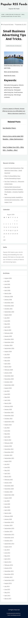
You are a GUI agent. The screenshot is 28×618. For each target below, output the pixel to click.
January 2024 (8, 373)
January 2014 (8, 568)
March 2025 (7, 330)
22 (15, 230)
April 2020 (7, 510)
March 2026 (7, 293)
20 (10, 230)
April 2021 (7, 473)
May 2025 (7, 324)
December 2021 (9, 449)
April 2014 (7, 559)
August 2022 (8, 424)
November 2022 (9, 415)
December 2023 (9, 376)
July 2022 (7, 427)
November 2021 (9, 452)
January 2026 (8, 299)
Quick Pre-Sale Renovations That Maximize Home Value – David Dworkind (14, 170)
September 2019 (9, 528)
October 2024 (8, 345)
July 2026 (7, 281)
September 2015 (9, 534)
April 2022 (7, 437)
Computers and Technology (13, 45)
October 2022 (8, 418)
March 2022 (7, 440)
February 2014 (8, 565)
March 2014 (7, 562)
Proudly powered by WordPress (13, 613)
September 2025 (9, 312)
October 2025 (8, 308)
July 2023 (7, 391)
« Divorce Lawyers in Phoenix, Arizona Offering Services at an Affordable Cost (13, 110)
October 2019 (8, 525)
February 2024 (8, 370)
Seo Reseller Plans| (9, 128)
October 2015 (8, 531)
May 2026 (7, 287)
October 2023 (8, 382)
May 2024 (7, 360)
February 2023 (8, 406)
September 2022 (9, 421)
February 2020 (8, 516)
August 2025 (8, 315)
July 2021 (7, 464)
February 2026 (8, 296)
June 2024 (7, 357)
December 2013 (9, 571)
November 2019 (9, 522)
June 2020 (7, 504)
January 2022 (8, 446)
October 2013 (8, 577)
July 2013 (7, 586)
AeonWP (19, 615)
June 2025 (7, 321)
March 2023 (7, 403)
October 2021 (8, 455)
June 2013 (7, 589)
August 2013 (8, 583)
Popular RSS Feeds (14, 4)
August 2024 (8, 351)
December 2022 (9, 412)
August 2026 (8, 278)
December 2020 (9, 485)
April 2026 (7, 290)
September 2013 (9, 580)
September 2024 (9, 348)
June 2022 (7, 431)
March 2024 (7, 366)
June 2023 (7, 394)
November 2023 (9, 379)
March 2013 (7, 598)
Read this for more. (9, 75)
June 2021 (7, 467)
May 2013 (7, 592)
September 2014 (9, 543)
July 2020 (7, 501)
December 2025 (9, 302)
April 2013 (7, 595)
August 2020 (8, 498)
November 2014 (9, 537)
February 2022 (8, 443)
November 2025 (9, 305)
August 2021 (8, 461)
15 (15, 227)
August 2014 (8, 546)
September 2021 (9, 458)
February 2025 (8, 333)
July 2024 (7, 354)
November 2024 (9, 342)
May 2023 (7, 397)
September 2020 (9, 495)
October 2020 (8, 492)
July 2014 (7, 550)
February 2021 (8, 479)
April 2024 (7, 363)
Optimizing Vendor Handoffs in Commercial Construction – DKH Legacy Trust (13, 200)
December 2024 (9, 339)
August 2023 (8, 388)
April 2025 (7, 327)
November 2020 (9, 489)
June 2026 (7, 284)
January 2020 (8, 519)
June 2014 (7, 553)
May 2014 (7, 556)
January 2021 (8, 482)
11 (6, 227)
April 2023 (7, 400)
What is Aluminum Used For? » (17, 113)
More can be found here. (11, 72)
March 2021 (7, 476)
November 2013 (9, 574)
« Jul (4, 240)
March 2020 (7, 513)
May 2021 (7, 470)
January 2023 (8, 409)
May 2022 (7, 434)
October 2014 (8, 540)
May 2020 (7, 507)
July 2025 (7, 318)
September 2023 (9, 385)
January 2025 (8, 336)
